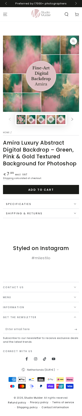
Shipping (8, 178)
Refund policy (17, 402)
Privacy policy (39, 402)
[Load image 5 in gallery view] (61, 119)
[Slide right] (75, 3)
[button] (66, 14)
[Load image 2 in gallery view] (31, 119)
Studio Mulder (33, 397)
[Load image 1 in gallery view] (21, 119)
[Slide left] (6, 3)
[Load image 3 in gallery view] (41, 119)
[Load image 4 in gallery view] (51, 119)
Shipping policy (27, 407)
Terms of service (63, 402)
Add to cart (41, 190)
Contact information (55, 407)
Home (6, 132)
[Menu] (5, 14)
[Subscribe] (76, 329)
